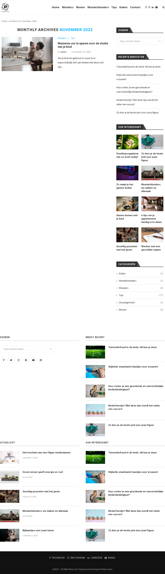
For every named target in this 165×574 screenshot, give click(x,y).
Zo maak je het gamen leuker (124, 186)
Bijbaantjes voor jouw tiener (38, 530)
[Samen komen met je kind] (127, 204)
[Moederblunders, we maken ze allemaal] (152, 173)
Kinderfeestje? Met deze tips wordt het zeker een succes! (134, 407)
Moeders (67, 7)
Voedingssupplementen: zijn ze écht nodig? (127, 155)
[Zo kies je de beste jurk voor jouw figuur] (152, 142)
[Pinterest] (26, 359)
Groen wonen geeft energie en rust (43, 472)
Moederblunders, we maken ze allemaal (151, 188)
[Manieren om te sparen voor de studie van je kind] (27, 54)
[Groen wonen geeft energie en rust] (9, 476)
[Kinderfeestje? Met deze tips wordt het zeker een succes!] (95, 410)
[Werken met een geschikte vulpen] (152, 234)
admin (64, 51)
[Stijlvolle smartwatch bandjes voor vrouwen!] (95, 371)
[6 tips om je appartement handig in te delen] (152, 204)
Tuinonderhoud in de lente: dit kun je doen (138, 66)
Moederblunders (98, 7)
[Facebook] (146, 7)
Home (55, 7)
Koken (123, 7)
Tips (114, 7)
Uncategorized (141, 302)
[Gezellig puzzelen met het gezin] (127, 234)
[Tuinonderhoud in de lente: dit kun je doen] (95, 352)
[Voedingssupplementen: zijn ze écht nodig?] (127, 142)
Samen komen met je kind (127, 217)
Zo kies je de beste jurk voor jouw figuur (137, 112)
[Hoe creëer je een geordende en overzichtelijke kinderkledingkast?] (95, 391)
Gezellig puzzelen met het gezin (126, 248)
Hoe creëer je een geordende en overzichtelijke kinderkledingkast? (135, 388)
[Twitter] (11, 359)
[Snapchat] (40, 359)
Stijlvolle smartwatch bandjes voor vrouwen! (133, 366)
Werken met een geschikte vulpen (151, 248)
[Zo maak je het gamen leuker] (127, 173)
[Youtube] (33, 359)
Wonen (80, 7)
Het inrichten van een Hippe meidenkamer (47, 452)
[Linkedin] (153, 7)
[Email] (156, 7)
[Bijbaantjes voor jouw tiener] (9, 535)
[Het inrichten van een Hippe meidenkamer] (9, 457)
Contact (135, 7)
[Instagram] (149, 7)
